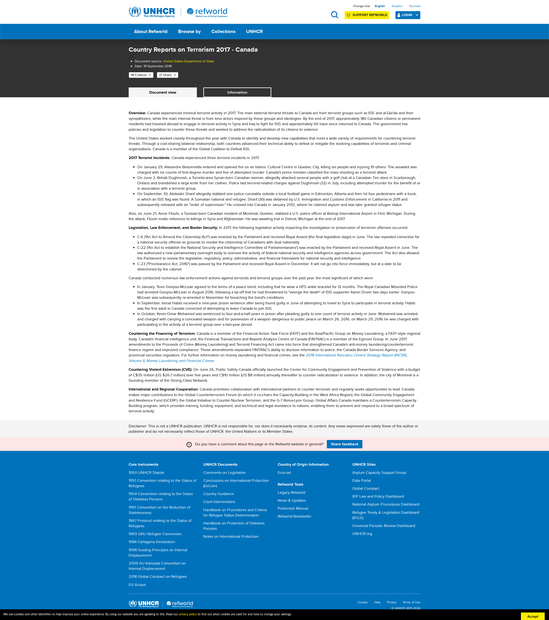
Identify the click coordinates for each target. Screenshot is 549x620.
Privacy (391, 602)
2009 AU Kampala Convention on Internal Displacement (157, 565)
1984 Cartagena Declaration (152, 541)
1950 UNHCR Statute (146, 472)
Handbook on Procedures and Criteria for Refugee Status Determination (235, 512)
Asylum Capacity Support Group (379, 472)
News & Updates (292, 500)
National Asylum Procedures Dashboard (385, 504)
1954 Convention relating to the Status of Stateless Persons (161, 496)
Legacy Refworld (291, 492)
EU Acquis (137, 584)
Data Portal (361, 480)
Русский (414, 6)
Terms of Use (411, 602)
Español (397, 6)
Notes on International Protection (230, 536)
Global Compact (365, 488)
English (380, 6)
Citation (141, 74)
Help (377, 602)
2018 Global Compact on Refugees (158, 576)
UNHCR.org (362, 533)
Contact (363, 602)
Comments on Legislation (224, 472)
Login (407, 14)
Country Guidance (218, 493)
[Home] (178, 12)
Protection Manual (293, 508)
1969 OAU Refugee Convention (155, 533)
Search (334, 14)
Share (167, 74)
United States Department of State (188, 61)
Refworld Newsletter (294, 516)
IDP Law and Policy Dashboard (378, 496)
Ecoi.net (284, 472)
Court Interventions (219, 501)
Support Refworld (370, 14)
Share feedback (345, 444)
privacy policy (188, 614)
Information (237, 92)
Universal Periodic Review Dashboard (383, 525)
